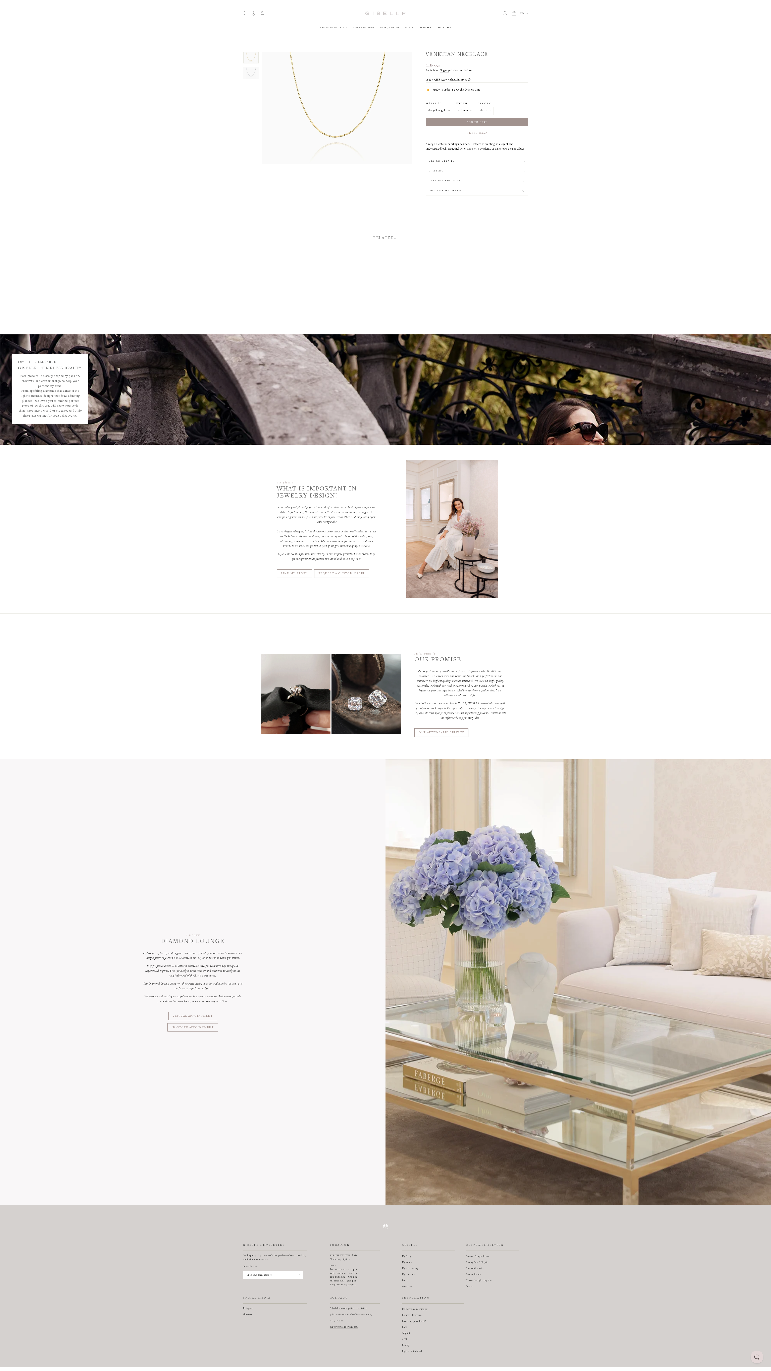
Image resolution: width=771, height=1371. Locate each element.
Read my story (294, 573)
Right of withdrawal (412, 1351)
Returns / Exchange (411, 1315)
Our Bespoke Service (446, 190)
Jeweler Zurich (473, 1274)
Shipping (444, 70)
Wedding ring (363, 27)
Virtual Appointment (193, 1016)
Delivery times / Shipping (414, 1309)
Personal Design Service (478, 1256)
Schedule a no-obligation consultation (348, 1308)
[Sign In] (300, 1275)
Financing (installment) (414, 1321)
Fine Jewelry (390, 27)
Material (434, 103)
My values (407, 1262)
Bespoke (425, 27)
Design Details (442, 161)
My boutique (408, 1274)
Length (484, 103)
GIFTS (409, 27)
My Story (444, 27)
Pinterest (247, 1314)
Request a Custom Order (341, 573)
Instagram (248, 1308)
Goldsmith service (475, 1268)
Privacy (405, 1345)
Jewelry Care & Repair (477, 1262)
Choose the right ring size (479, 1280)
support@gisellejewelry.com (344, 1327)
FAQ (404, 1327)
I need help (477, 133)
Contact (469, 1286)
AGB (404, 1339)
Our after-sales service (441, 732)
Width (461, 103)
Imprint (406, 1333)
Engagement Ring (333, 27)
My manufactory (410, 1268)
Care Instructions (445, 180)
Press (405, 1280)
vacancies (407, 1286)
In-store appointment (193, 1027)
